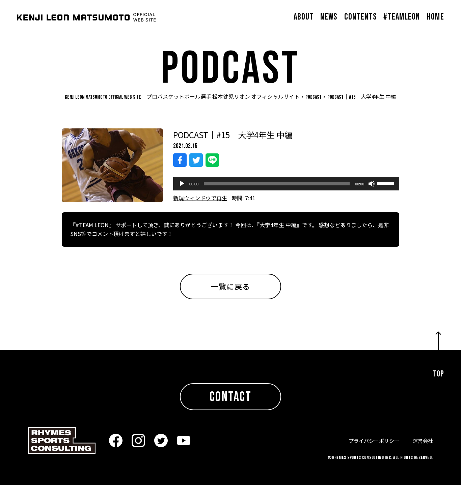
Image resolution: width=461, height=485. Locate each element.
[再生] (182, 183)
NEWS (328, 17)
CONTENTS (360, 17)
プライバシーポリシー (374, 440)
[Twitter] (196, 160)
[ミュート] (371, 183)
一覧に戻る (230, 286)
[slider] (386, 183)
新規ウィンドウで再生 (200, 198)
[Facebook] (180, 160)
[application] (286, 183)
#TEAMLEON (401, 17)
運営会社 (423, 440)
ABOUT (304, 17)
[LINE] (212, 160)
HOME (435, 17)
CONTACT (230, 397)
